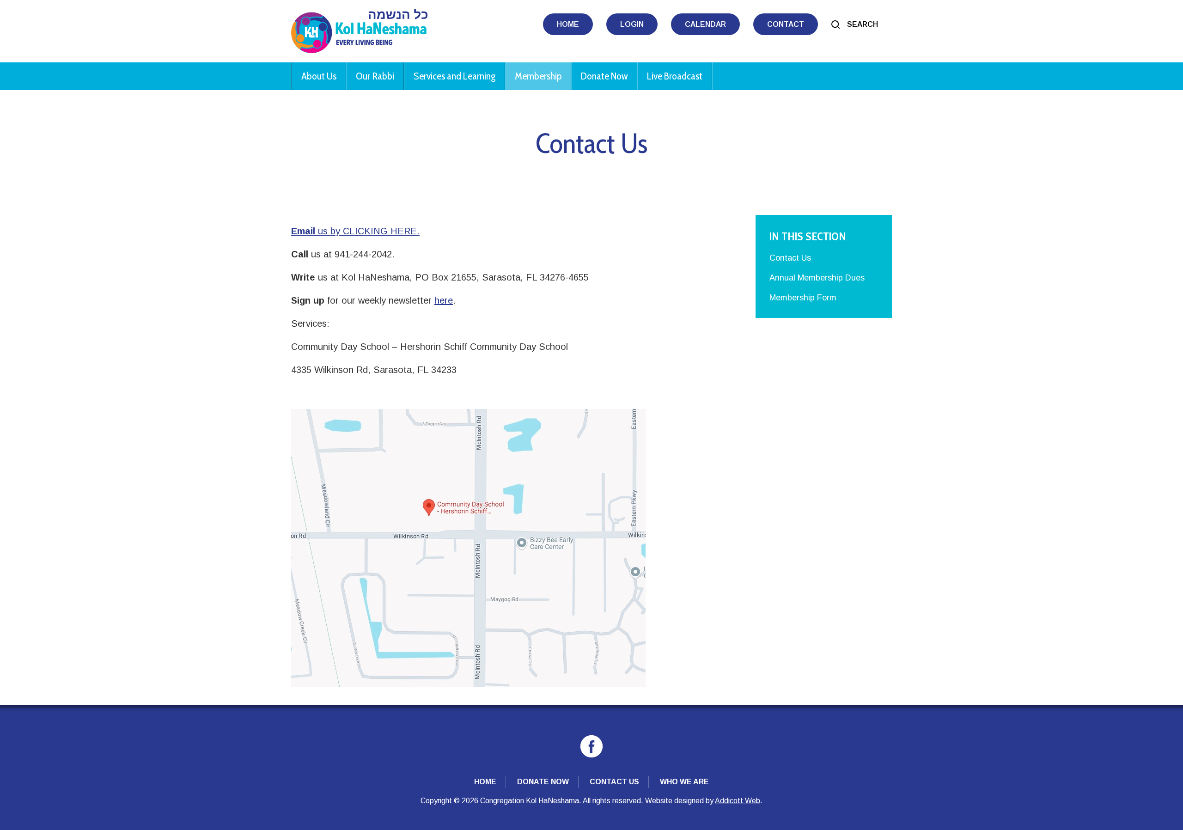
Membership (538, 76)
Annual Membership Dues (817, 277)
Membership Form (802, 297)
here (443, 300)
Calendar (705, 24)
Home (568, 24)
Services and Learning (454, 76)
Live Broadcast (674, 76)
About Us (318, 76)
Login (632, 24)
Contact (785, 24)
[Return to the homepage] (359, 31)
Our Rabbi (375, 76)
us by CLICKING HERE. (355, 231)
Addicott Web (737, 801)
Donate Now (604, 76)
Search (862, 24)
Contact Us (790, 257)
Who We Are (684, 782)
